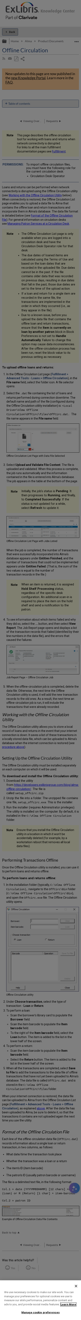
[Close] (76, 1286)
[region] (40, 1300)
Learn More (68, 1304)
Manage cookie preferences (40, 1312)
